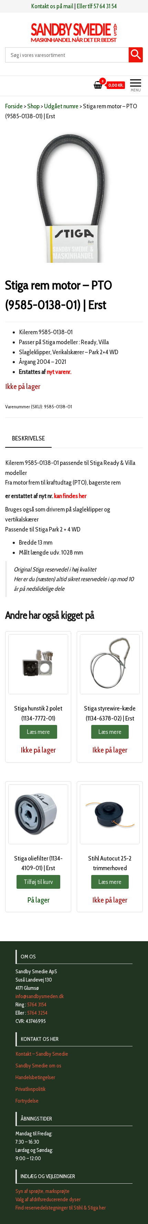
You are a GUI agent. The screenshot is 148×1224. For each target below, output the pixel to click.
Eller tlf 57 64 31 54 (97, 6)
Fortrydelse (27, 1101)
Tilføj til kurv (38, 882)
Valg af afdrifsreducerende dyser (48, 1199)
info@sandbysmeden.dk (39, 996)
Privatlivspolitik (30, 1089)
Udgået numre (61, 106)
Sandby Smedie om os (38, 1066)
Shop (33, 106)
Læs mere (38, 732)
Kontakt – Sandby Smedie (41, 1054)
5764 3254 (37, 1013)
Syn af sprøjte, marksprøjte (42, 1191)
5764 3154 (36, 1005)
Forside (14, 106)
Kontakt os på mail (52, 6)
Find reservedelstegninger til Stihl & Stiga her (60, 1208)
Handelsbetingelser (35, 1077)
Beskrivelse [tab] (28, 438)
